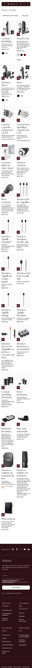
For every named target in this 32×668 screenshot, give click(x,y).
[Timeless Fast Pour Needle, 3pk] (24, 262)
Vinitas (4, 638)
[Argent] (18, 55)
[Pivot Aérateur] (8, 188)
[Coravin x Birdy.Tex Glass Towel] (8, 152)
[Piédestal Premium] (8, 418)
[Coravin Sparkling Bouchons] (8, 381)
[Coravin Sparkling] (8, 28)
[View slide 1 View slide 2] (24, 333)
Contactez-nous (7, 610)
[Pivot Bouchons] (24, 381)
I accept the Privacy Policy (13, 593)
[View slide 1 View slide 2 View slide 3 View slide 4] (8, 28)
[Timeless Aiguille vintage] (8, 299)
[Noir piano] (21, 55)
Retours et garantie (5, 619)
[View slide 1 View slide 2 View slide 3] (8, 225)
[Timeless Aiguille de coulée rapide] (8, 262)
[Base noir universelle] (24, 418)
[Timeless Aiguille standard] (8, 226)
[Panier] (28, 4)
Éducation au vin (7, 648)
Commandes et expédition (7, 614)
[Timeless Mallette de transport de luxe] (8, 459)
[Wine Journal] (8, 508)
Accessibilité (22, 645)
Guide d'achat (6, 641)
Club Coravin (6, 635)
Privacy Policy (17, 667)
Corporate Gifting (7, 645)
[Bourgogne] (25, 55)
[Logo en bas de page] (6, 549)
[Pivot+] (24, 72)
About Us (21, 613)
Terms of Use (25, 667)
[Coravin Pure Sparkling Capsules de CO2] (24, 114)
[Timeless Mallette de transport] (24, 459)
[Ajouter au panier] (3, 34)
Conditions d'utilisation (22, 640)
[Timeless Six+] (24, 28)
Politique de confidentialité (9, 580)
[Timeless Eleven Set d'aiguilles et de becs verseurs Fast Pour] (8, 333)
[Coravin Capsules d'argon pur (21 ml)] (8, 114)
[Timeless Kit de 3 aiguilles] (24, 188)
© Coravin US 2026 (6, 667)
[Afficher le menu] (4, 4)
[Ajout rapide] (3, 120)
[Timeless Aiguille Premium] (24, 299)
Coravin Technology (22, 620)
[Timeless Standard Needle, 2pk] (24, 226)
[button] (24, 4)
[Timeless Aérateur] (24, 152)
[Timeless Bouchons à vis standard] (24, 333)
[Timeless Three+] (8, 72)
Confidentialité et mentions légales (24, 636)
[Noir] (3, 53)
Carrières (21, 616)
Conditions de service (8, 582)
